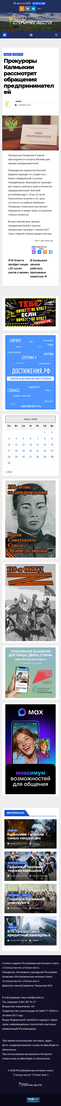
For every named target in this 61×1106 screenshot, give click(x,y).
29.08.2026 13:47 (18, 844)
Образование (14, 895)
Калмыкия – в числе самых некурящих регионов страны (25, 838)
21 (37, 451)
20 (30, 451)
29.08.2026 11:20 (18, 908)
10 (9, 444)
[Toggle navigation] (31, 35)
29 (45, 457)
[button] (56, 35)
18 (16, 451)
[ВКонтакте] (39, 252)
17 (9, 451)
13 (30, 444)
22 (45, 451)
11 (16, 444)
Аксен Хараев (40, 876)
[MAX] (34, 252)
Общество (17, 54)
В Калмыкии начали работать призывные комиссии (38, 268)
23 (52, 451)
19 (23, 451)
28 (37, 457)
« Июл (8, 472)
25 (16, 457)
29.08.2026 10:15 (18, 941)
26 (23, 457)
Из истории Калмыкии (17, 863)
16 (52, 444)
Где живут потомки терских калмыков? (25, 869)
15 (45, 444)
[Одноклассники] (45, 252)
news (18, 101)
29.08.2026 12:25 (18, 876)
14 (37, 444)
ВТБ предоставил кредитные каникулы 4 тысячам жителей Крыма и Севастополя (28, 937)
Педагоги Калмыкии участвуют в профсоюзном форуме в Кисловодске (29, 904)
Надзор (8, 54)
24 (9, 457)
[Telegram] (50, 252)
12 (23, 444)
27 (30, 457)
